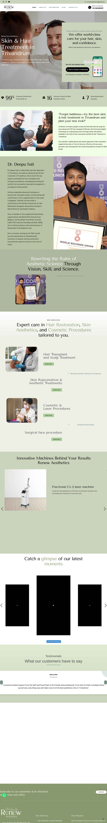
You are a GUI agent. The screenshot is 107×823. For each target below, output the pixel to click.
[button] (2, 509)
